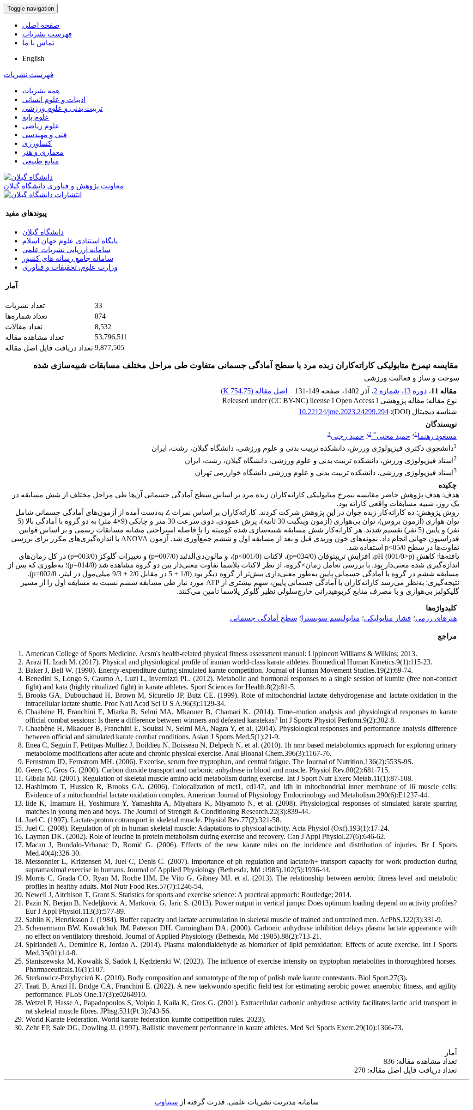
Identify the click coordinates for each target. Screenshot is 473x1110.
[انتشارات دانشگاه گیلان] (43, 195)
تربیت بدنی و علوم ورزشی (62, 108)
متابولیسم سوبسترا (330, 618)
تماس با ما (38, 43)
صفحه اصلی (41, 25)
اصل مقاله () (255, 391)
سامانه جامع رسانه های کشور (67, 258)
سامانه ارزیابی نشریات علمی (66, 249)
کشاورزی (37, 143)
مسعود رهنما (437, 436)
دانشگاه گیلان (43, 232)
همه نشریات (41, 91)
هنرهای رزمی (436, 618)
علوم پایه (35, 117)
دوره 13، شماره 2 (400, 391)
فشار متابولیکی (387, 618)
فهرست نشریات (47, 34)
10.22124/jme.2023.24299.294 (343, 412)
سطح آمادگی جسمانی (263, 618)
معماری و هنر (43, 152)
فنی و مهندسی (44, 135)
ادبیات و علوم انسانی (53, 99)
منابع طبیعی (40, 161)
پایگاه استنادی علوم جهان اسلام (70, 241)
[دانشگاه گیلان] (28, 177)
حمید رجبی (347, 436)
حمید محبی (391, 436)
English (33, 58)
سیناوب (166, 1102)
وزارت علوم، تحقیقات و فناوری (70, 267)
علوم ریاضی (41, 126)
